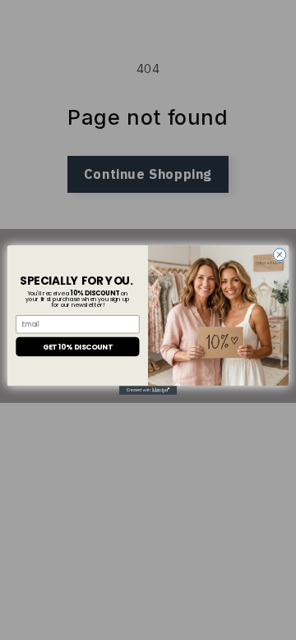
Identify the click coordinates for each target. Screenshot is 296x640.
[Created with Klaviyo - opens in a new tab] (148, 390)
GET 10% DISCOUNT (78, 346)
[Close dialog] (279, 255)
